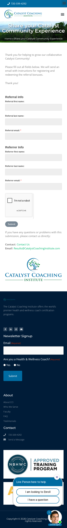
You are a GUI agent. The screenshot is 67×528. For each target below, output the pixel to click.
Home (8, 38)
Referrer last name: (14, 166)
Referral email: (13, 130)
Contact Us (23, 244)
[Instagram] (16, 329)
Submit (13, 376)
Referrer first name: (15, 152)
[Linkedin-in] (11, 329)
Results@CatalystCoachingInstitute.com (37, 248)
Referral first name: (14, 101)
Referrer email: (13, 180)
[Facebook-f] (5, 329)
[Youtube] (21, 329)
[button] (64, 3)
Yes (8, 365)
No (18, 365)
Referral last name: (14, 116)
